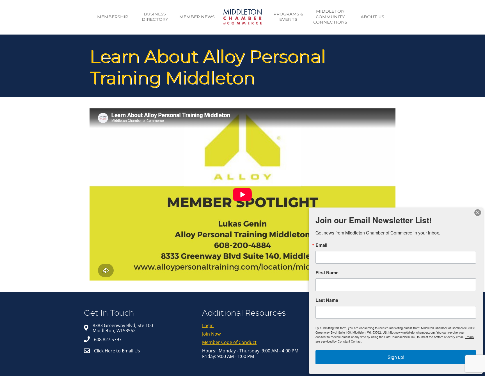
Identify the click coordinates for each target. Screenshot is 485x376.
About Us (372, 16)
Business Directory (155, 16)
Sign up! (396, 357)
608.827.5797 (108, 339)
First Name (326, 272)
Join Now (211, 334)
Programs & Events (288, 16)
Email (321, 245)
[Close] (477, 212)
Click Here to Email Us (117, 351)
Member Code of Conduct (229, 342)
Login (208, 325)
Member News (197, 16)
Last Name (326, 300)
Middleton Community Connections (330, 16)
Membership (112, 16)
